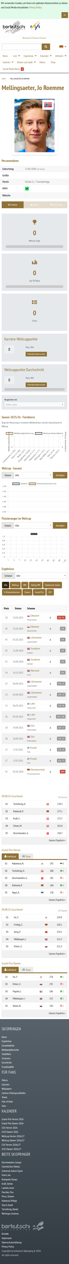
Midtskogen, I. (20, 939)
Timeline (13, 204)
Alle (5, 584)
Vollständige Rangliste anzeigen (36, 354)
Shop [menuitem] (53, 62)
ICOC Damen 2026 (10, 1131)
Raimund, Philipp (9, 1200)
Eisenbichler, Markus (11, 1166)
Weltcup (15, 584)
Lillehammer (36, 637)
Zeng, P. (17, 931)
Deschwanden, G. (21, 833)
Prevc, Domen (8, 1196)
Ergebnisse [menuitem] (28, 56)
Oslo (32, 725)
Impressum (7, 1238)
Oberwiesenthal (37, 769)
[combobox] (34, 404)
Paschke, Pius (8, 1192)
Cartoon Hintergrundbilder (14, 1093)
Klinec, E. (18, 946)
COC (50, 592)
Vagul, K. (16, 892)
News (4, 1037)
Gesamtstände (8, 1045)
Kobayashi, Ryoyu (9, 1179)
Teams (4, 1097)
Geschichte (7, 1062)
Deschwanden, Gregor (11, 1162)
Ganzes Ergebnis (56, 840)
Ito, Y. (16, 917)
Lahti (32, 703)
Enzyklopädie (8, 1066)
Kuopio (33, 747)
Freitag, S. (18, 924)
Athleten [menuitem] (59, 56)
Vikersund (34, 670)
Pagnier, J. (17, 991)
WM (24, 584)
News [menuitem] (5, 56)
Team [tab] (27, 856)
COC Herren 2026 (9, 1127)
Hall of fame (7, 1101)
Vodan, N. (17, 1005)
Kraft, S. (16, 818)
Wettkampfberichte (10, 1049)
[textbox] (34, 404)
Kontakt (5, 1233)
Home (4, 79)
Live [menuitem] (15, 56)
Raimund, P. (18, 811)
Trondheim (35, 648)
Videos (5, 1080)
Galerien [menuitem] (6, 62)
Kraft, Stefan (7, 1183)
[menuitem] (62, 47)
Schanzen (6, 1058)
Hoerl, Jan (6, 1175)
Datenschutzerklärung (12, 1242)
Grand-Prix (39, 592)
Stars (4, 1105)
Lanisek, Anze (8, 1187)
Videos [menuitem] (42, 62)
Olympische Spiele (52, 584)
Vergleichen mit (10, 399)
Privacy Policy (35, 7)
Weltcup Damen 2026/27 (13, 1140)
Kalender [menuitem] (44, 56)
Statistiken (6, 1054)
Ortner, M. (17, 825)
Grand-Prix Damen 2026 (12, 1123)
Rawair (27, 592)
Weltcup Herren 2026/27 (13, 1136)
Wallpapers (7, 1088)
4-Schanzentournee (12, 592)
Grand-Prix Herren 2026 (12, 1119)
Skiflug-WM (35, 584)
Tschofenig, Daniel (10, 1209)
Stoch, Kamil (7, 1205)
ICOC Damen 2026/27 (11, 1149)
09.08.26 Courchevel (34, 796)
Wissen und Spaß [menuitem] (25, 62)
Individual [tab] (11, 856)
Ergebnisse (7, 1041)
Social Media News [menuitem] (13, 69)
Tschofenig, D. (19, 804)
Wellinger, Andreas (10, 1213)
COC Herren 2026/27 (11, 1144)
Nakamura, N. (18, 863)
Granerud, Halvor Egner (12, 1170)
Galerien (5, 1084)
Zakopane (34, 615)
